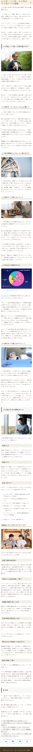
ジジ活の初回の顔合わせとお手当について (14, 721)
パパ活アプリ (5, 296)
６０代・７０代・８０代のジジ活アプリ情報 (14, 2)
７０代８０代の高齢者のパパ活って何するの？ (15, 727)
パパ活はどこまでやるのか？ (12, 290)
